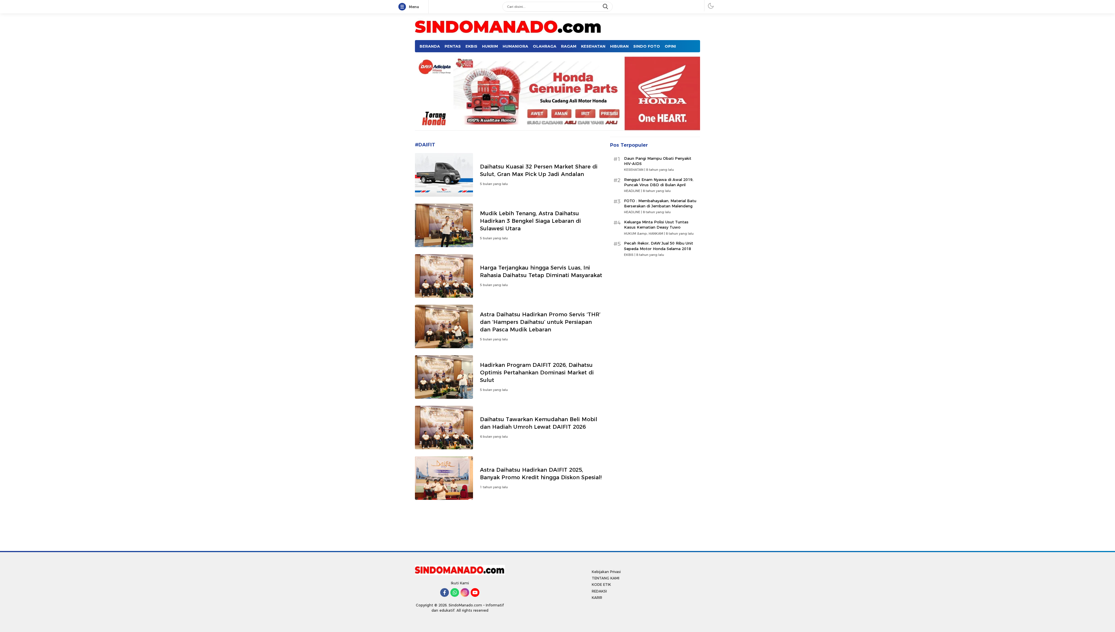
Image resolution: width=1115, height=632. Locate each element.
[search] (606, 7)
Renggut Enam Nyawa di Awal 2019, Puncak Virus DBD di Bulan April (658, 182)
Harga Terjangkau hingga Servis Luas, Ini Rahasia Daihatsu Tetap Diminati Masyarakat (541, 271)
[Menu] (403, 7)
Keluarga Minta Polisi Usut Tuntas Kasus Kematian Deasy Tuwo (656, 224)
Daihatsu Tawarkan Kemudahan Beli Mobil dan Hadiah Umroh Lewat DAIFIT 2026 (538, 423)
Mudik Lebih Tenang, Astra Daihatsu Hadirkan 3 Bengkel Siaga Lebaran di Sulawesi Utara (530, 221)
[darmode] (710, 5)
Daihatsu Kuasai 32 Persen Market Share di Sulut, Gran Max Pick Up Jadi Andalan (539, 170)
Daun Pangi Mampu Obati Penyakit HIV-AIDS (657, 161)
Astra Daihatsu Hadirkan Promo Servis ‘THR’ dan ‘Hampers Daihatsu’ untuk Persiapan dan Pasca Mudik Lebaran (540, 322)
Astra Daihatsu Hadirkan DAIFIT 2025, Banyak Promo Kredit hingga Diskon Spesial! (541, 473)
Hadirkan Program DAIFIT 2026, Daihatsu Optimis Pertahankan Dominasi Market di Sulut (537, 372)
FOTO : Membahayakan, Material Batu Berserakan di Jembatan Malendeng (660, 203)
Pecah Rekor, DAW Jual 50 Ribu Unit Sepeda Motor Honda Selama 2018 (658, 246)
